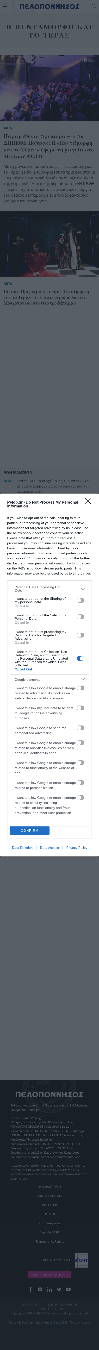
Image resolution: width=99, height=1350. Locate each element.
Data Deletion (22, 848)
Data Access (49, 848)
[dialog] (49, 675)
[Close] (89, 502)
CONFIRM (30, 830)
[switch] (80, 600)
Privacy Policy (76, 848)
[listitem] (49, 588)
